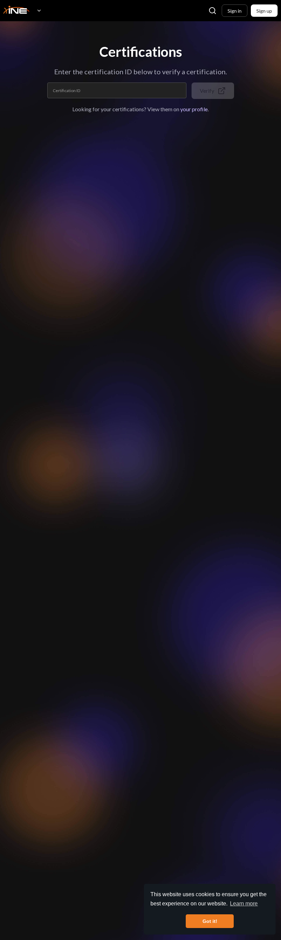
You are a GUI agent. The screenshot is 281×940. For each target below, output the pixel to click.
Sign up (264, 11)
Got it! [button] (210, 921)
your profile (194, 109)
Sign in (235, 11)
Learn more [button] (244, 903)
